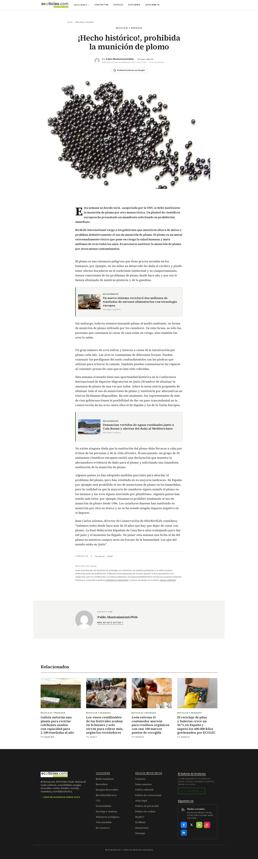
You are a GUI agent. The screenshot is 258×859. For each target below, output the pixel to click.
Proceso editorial (145, 59)
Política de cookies (145, 811)
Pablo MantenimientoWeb (120, 59)
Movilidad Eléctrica (106, 795)
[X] (191, 825)
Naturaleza (102, 784)
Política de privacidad (147, 806)
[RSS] (199, 825)
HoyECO (118, 5)
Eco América (103, 827)
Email (110, 556)
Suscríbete (152, 5)
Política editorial (144, 789)
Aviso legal (141, 800)
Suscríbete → (191, 791)
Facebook (100, 556)
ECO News (134, 5)
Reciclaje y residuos (85, 22)
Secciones (80, 5)
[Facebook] (184, 825)
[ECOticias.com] (55, 5)
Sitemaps (140, 833)
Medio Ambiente (105, 778)
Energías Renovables (107, 789)
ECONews (140, 822)
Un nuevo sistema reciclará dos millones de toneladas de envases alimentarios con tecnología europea (140, 301)
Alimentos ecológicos (107, 816)
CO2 (98, 800)
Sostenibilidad (103, 806)
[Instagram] (207, 825)
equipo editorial (168, 580)
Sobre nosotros (143, 784)
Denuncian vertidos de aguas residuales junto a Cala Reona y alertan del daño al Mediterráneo (138, 426)
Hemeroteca (142, 827)
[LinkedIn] (184, 833)
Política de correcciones (148, 795)
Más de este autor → (110, 622)
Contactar (101, 5)
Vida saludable (104, 822)
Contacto (140, 778)
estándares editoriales (116, 580)
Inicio (70, 22)
